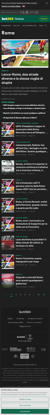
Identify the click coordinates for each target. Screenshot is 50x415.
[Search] (45, 25)
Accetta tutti (25, 411)
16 (39, 294)
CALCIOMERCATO (29, 25)
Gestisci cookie (25, 399)
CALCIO (16, 25)
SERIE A (5, 71)
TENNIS (42, 25)
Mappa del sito (25, 326)
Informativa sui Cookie (38, 395)
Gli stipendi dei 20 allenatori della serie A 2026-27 (20, 118)
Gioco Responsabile (15, 322)
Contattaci (20, 318)
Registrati (44, 19)
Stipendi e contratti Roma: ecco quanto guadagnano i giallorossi (24, 113)
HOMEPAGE (6, 25)
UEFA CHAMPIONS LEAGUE (27, 123)
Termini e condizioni (34, 322)
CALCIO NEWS (22, 161)
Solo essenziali (25, 405)
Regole (10, 318)
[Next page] (44, 294)
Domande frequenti (35, 318)
